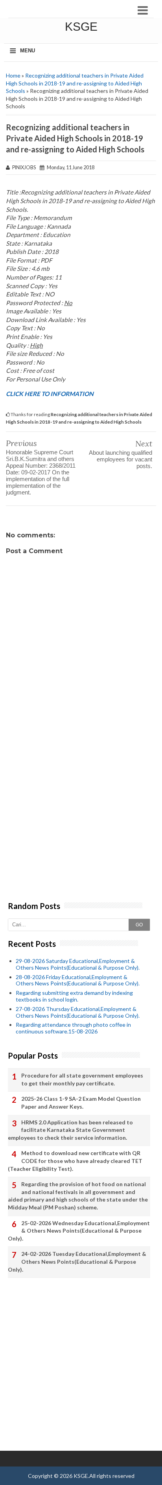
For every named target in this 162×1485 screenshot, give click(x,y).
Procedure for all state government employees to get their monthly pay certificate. (82, 1079)
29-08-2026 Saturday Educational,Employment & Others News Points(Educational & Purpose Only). (78, 964)
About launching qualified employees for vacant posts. (120, 459)
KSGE (81, 26)
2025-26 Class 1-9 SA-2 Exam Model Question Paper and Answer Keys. (81, 1102)
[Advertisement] (81, 816)
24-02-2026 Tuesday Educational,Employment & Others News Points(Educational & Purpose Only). (77, 1261)
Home (13, 75)
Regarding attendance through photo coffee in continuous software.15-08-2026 (73, 1028)
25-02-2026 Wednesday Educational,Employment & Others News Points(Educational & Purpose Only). (79, 1231)
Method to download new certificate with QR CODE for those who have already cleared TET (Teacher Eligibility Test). (75, 1161)
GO (139, 925)
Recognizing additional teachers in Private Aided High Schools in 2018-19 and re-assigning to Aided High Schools (75, 83)
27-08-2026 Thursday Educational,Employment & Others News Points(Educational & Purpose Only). (78, 1012)
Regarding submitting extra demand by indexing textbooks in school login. (74, 996)
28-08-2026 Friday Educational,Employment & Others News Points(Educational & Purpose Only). (78, 980)
